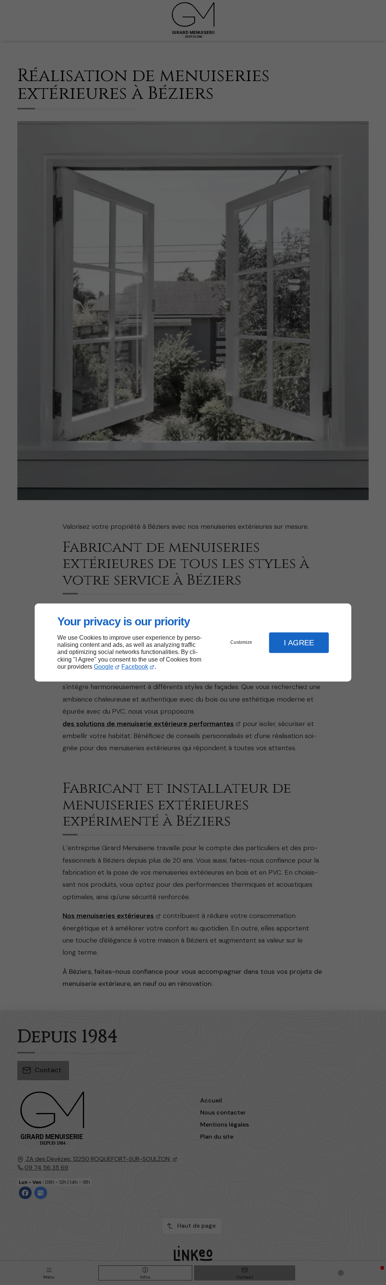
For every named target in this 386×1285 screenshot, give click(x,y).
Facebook (134, 666)
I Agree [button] (299, 643)
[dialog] (193, 642)
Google (103, 666)
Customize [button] (241, 642)
